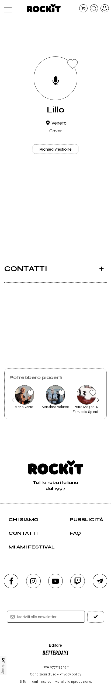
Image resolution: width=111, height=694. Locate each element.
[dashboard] (104, 8)
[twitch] (77, 581)
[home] (44, 8)
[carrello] (83, 8)
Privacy (3, 667)
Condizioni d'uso (43, 674)
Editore (52, 648)
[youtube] (55, 581)
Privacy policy (70, 674)
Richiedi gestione (55, 149)
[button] (13, 400)
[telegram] (100, 581)
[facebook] (11, 581)
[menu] (6, 8)
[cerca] (94, 8)
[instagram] (33, 581)
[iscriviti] (95, 617)
